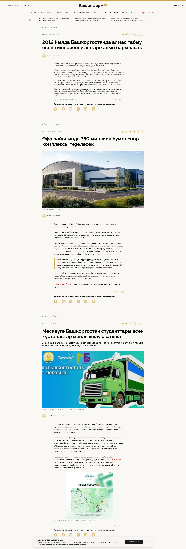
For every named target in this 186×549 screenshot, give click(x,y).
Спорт (103, 12)
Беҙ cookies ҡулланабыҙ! (51, 540)
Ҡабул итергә (134, 542)
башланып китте (113, 459)
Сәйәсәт (95, 12)
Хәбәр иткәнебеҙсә (62, 284)
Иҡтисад (50, 12)
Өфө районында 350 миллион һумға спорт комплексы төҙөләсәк (54, 20)
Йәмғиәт (59, 12)
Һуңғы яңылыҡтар (148, 12)
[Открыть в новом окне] (55, 109)
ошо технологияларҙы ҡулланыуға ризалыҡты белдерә (66, 544)
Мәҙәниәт (68, 12)
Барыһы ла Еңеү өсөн (82, 12)
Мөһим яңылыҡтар (37, 12)
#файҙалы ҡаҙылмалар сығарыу (65, 99)
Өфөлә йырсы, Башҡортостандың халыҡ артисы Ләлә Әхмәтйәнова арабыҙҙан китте (126, 20)
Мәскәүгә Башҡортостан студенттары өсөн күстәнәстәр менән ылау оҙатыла (90, 20)
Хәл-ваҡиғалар (114, 12)
